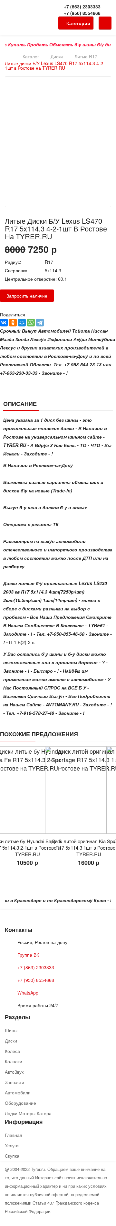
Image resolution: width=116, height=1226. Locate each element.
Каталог (31, 56)
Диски (57, 56)
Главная (13, 1135)
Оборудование (20, 1103)
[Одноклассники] (13, 322)
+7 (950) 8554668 (82, 13)
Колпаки (13, 1061)
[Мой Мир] (22, 322)
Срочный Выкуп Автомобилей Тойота (45, 330)
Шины (11, 1030)
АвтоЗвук (14, 1071)
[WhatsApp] (31, 322)
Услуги (12, 1145)
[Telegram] (40, 322)
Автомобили (18, 1092)
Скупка (12, 1155)
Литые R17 (85, 56)
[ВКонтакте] (4, 322)
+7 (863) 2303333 (82, 6)
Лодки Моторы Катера (28, 1113)
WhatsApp (27, 992)
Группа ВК (28, 954)
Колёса (12, 1051)
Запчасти (14, 1082)
